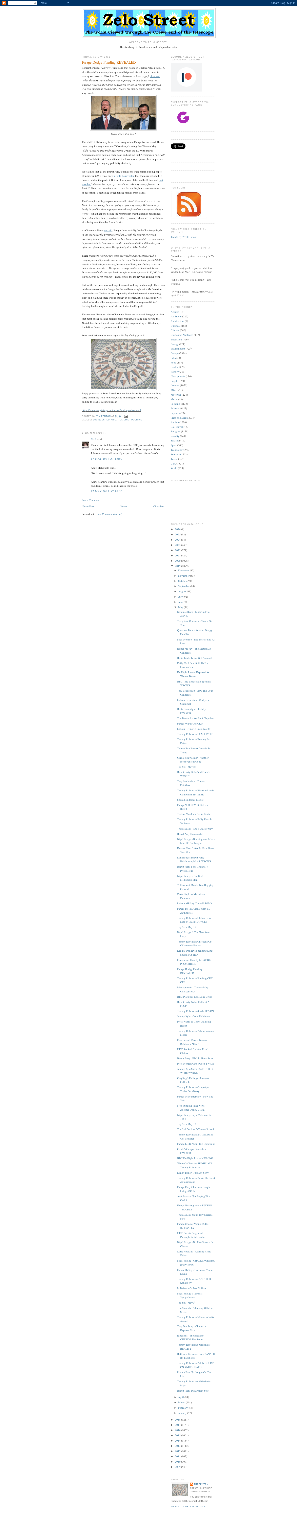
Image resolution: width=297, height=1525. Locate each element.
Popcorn (175, 413)
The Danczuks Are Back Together (195, 718)
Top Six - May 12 (186, 1124)
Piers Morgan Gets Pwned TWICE (195, 1063)
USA (173, 463)
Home (123, 506)
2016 (178, 1430)
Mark (94, 439)
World (174, 468)
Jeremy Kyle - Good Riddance (193, 1016)
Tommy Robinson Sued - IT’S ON (195, 1011)
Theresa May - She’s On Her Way (195, 828)
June (181, 602)
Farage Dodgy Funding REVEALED (189, 971)
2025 (178, 534)
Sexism (175, 440)
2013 (178, 1446)
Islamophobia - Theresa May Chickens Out (192, 989)
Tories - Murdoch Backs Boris (193, 814)
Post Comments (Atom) (109, 514)
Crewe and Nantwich (182, 335)
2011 (178, 1456)
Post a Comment (91, 500)
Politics (136, 420)
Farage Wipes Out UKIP (190, 723)
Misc (173, 390)
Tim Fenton (201, 1484)
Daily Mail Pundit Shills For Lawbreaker (192, 665)
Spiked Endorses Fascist (190, 799)
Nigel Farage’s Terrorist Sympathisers (189, 1295)
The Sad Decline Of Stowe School (195, 1129)
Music (174, 399)
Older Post (159, 506)
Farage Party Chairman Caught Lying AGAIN (194, 1189)
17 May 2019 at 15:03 (107, 458)
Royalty (175, 436)
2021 (178, 555)
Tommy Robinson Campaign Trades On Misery (193, 1089)
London (175, 385)
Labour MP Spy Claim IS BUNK (194, 903)
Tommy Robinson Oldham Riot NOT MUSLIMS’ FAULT (194, 920)
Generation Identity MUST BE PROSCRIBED (194, 962)
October (182, 581)
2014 (178, 1440)
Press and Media (180, 417)
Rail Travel (177, 427)
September (184, 586)
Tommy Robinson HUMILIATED (195, 734)
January (182, 1413)
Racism (175, 422)
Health (174, 367)
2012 (178, 1451)
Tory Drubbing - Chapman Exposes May (191, 1328)
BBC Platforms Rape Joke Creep (194, 996)
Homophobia (178, 376)
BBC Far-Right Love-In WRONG (195, 1158)
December (184, 570)
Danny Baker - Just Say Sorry (193, 1172)
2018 (178, 1419)
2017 (178, 1425)
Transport (176, 454)
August (182, 591)
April (181, 1397)
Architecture (177, 321)
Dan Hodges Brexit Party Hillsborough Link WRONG (194, 859)
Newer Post (88, 506)
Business (99, 420)
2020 (178, 560)
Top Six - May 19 (186, 927)
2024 (178, 539)
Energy (175, 344)
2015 (178, 1435)
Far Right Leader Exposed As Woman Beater (193, 674)
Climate (175, 330)
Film (173, 358)
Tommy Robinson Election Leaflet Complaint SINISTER (196, 792)
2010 (178, 1461)
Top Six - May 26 (186, 767)
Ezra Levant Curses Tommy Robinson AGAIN (192, 1042)
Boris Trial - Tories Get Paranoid (194, 658)
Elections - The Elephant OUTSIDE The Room (190, 1337)
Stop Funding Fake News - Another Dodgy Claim (191, 1107)
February (183, 1407)
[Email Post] (125, 416)
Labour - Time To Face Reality (194, 729)
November (184, 575)
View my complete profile (188, 1506)
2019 (178, 566)
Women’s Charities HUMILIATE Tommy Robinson (194, 1165)
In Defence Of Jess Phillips (191, 1288)
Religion (175, 431)
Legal (174, 381)
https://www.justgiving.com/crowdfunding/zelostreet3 (111, 410)
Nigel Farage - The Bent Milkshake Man (190, 878)
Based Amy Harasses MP (190, 834)
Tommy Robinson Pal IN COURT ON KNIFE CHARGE (195, 1365)
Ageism (175, 312)
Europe (111, 420)
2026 (178, 529)
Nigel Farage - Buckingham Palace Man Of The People (196, 841)
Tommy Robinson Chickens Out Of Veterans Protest (194, 943)
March (182, 1402)
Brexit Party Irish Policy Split (193, 1390)
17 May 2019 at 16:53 (107, 491)
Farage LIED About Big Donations (196, 1144)
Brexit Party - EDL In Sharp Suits (195, 1058)
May (181, 607)
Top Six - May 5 (186, 1302)
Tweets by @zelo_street (184, 237)
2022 (178, 550)
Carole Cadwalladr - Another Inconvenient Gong (193, 760)
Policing (124, 420)
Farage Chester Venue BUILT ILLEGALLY (193, 1226)
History (175, 371)
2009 (178, 1467)
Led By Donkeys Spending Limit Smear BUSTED (195, 952)
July (180, 596)
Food (173, 362)
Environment (178, 348)
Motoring (176, 394)
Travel (174, 459)
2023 (178, 545)
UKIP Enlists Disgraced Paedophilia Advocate (190, 1235)
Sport (174, 445)
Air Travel (176, 316)
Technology (177, 450)
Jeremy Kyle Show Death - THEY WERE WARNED (195, 1071)
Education (176, 339)
